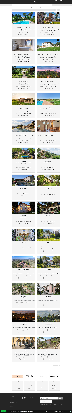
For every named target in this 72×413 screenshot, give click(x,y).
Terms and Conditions (30, 411)
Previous (15, 153)
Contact (61, 1)
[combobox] (16, 5)
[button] (56, 0)
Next (33, 153)
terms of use (46, 404)
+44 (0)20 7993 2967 (13, 401)
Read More (18, 388)
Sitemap (31, 398)
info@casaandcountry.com (13, 398)
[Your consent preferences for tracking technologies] (70, 411)
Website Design (56, 411)
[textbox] (16, 5)
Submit (60, 398)
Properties (12, 1)
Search (17, 1)
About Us (22, 1)
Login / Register (60, 0)
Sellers (56, 1)
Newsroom (51, 1)
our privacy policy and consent (51, 404)
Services (23, 399)
